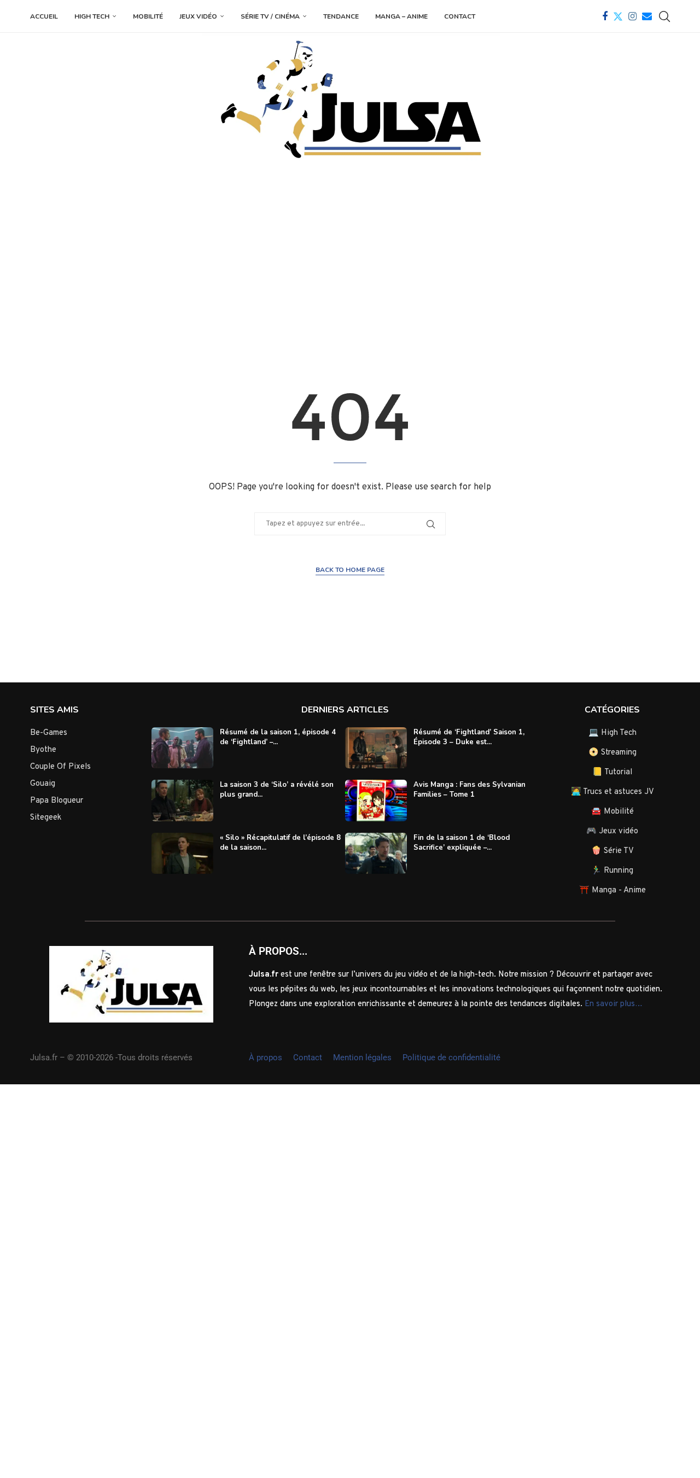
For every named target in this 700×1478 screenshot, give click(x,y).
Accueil (44, 16)
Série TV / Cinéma (270, 16)
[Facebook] (605, 16)
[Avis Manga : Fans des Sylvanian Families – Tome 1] (376, 800)
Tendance (341, 16)
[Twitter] (618, 16)
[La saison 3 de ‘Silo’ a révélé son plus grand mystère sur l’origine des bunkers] (182, 800)
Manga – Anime (401, 16)
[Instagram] (632, 16)
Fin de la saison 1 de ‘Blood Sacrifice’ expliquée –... (461, 842)
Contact (459, 16)
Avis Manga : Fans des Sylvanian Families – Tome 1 (469, 789)
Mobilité (148, 16)
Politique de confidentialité (451, 1057)
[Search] (664, 16)
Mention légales (362, 1057)
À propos (265, 1057)
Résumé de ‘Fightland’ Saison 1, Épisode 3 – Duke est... (468, 737)
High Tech (91, 16)
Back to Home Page (350, 569)
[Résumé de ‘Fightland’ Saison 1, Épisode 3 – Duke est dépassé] (376, 748)
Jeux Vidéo (198, 16)
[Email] (647, 16)
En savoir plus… (614, 1004)
